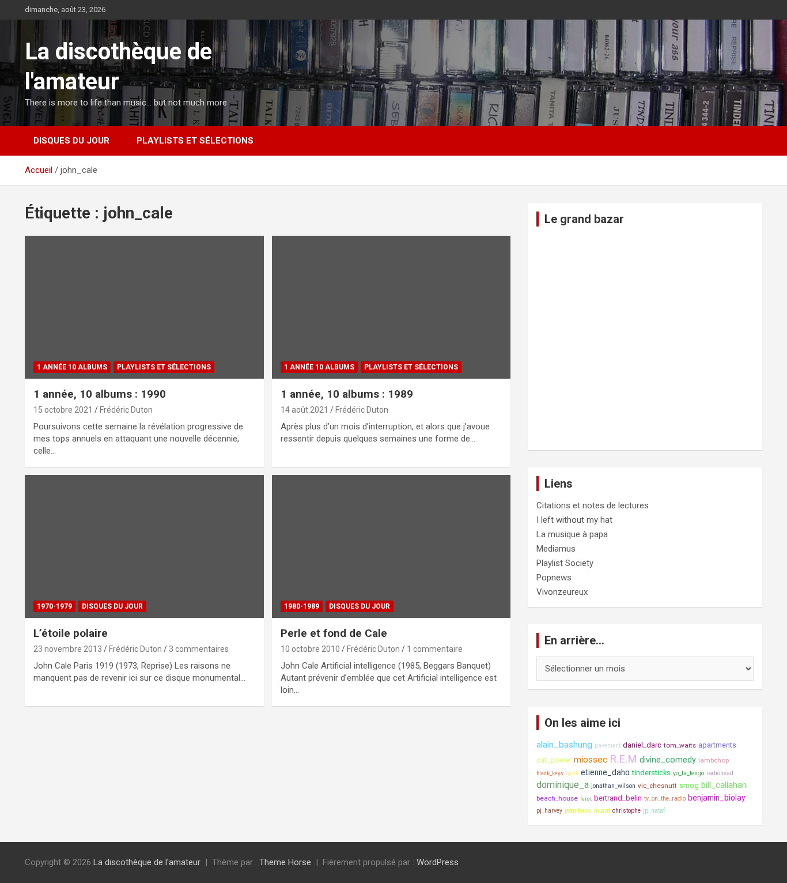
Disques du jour (71, 140)
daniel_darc (642, 745)
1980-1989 (301, 606)
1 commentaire (435, 649)
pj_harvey (549, 810)
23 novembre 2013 (67, 649)
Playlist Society (564, 563)
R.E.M (623, 759)
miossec (590, 759)
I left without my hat (574, 520)
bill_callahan (724, 785)
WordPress (438, 862)
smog (689, 785)
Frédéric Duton (126, 409)
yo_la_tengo (688, 773)
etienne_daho (605, 772)
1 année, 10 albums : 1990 (99, 394)
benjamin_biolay (717, 797)
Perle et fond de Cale (334, 633)
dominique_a (562, 784)
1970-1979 (54, 606)
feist (586, 798)
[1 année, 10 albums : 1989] (391, 307)
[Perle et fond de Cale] (391, 546)
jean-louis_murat (587, 810)
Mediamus (556, 549)
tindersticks (651, 772)
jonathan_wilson (613, 786)
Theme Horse (285, 862)
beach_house (557, 798)
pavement (607, 745)
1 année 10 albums (72, 367)
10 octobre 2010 (310, 649)
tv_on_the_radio (665, 798)
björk (572, 773)
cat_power (554, 760)
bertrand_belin (618, 798)
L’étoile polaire (70, 633)
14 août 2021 (304, 409)
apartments (717, 745)
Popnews (554, 577)
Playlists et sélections (195, 140)
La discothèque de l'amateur (146, 862)
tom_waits (680, 745)
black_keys (549, 773)
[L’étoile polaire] (144, 546)
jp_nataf (654, 810)
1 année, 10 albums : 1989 (347, 394)
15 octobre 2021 (63, 409)
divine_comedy (668, 760)
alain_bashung (564, 744)
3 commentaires (199, 649)
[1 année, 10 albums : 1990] (144, 307)
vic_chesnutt (657, 786)
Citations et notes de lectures (592, 505)
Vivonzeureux (562, 592)
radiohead (719, 773)
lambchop (713, 760)
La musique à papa (572, 534)
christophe (626, 810)
